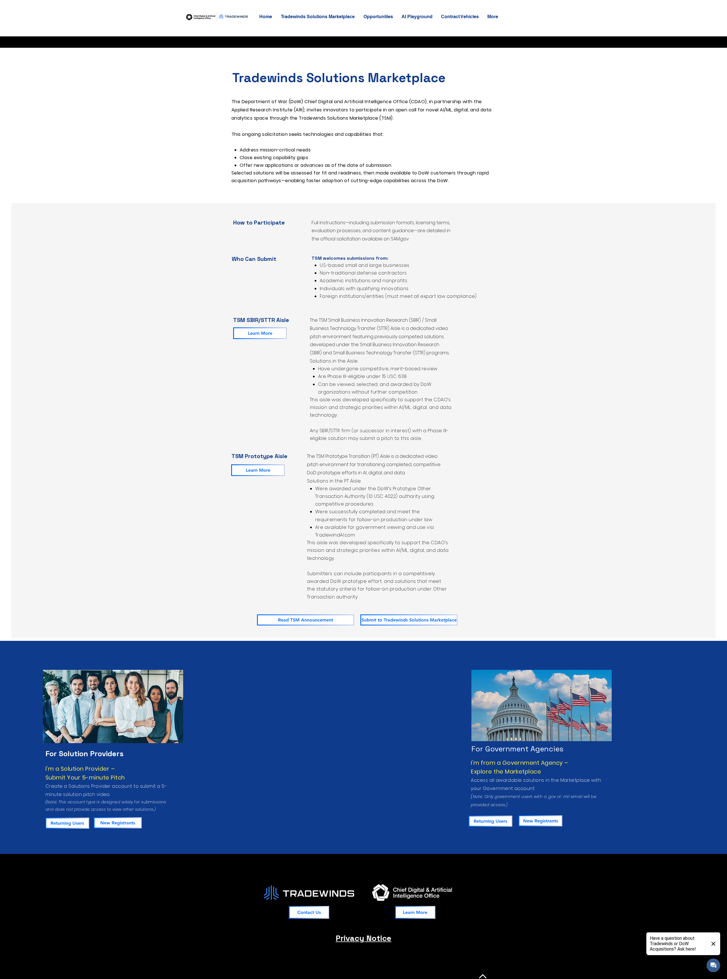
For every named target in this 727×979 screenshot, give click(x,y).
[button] (318, 17)
